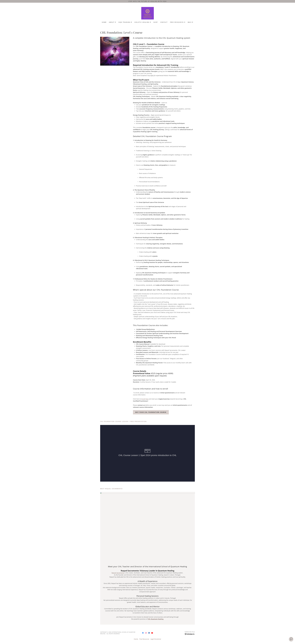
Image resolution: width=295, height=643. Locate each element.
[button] (112, 22)
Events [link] (136, 639)
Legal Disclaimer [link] (155, 639)
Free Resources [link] (144, 639)
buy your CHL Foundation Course (150, 412)
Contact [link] (164, 22)
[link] (147, 13)
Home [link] (104, 22)
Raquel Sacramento (118, 573)
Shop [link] (155, 22)
